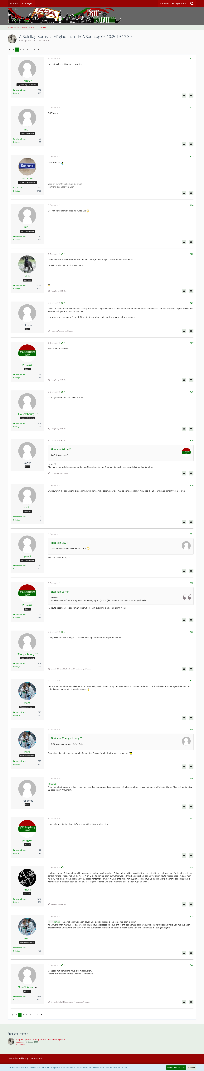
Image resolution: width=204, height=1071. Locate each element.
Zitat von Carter (60, 591)
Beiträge (16, 93)
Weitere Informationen (176, 1067)
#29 (191, 440)
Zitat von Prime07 (61, 449)
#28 (191, 391)
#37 (191, 818)
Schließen (191, 1067)
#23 (191, 156)
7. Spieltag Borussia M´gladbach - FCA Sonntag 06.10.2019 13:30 (46, 1039)
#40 (191, 965)
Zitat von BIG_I (59, 542)
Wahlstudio (20, 1044)
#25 (191, 254)
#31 (191, 534)
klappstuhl (26, 40)
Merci (53, 784)
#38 (191, 867)
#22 (191, 107)
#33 (191, 632)
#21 (191, 58)
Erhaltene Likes (19, 90)
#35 (191, 729)
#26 (191, 303)
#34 (191, 680)
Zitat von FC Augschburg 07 (66, 738)
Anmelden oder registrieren (173, 3)
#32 (191, 583)
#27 (191, 343)
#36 (191, 778)
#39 (191, 916)
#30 (191, 485)
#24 (191, 205)
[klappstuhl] (11, 1042)
